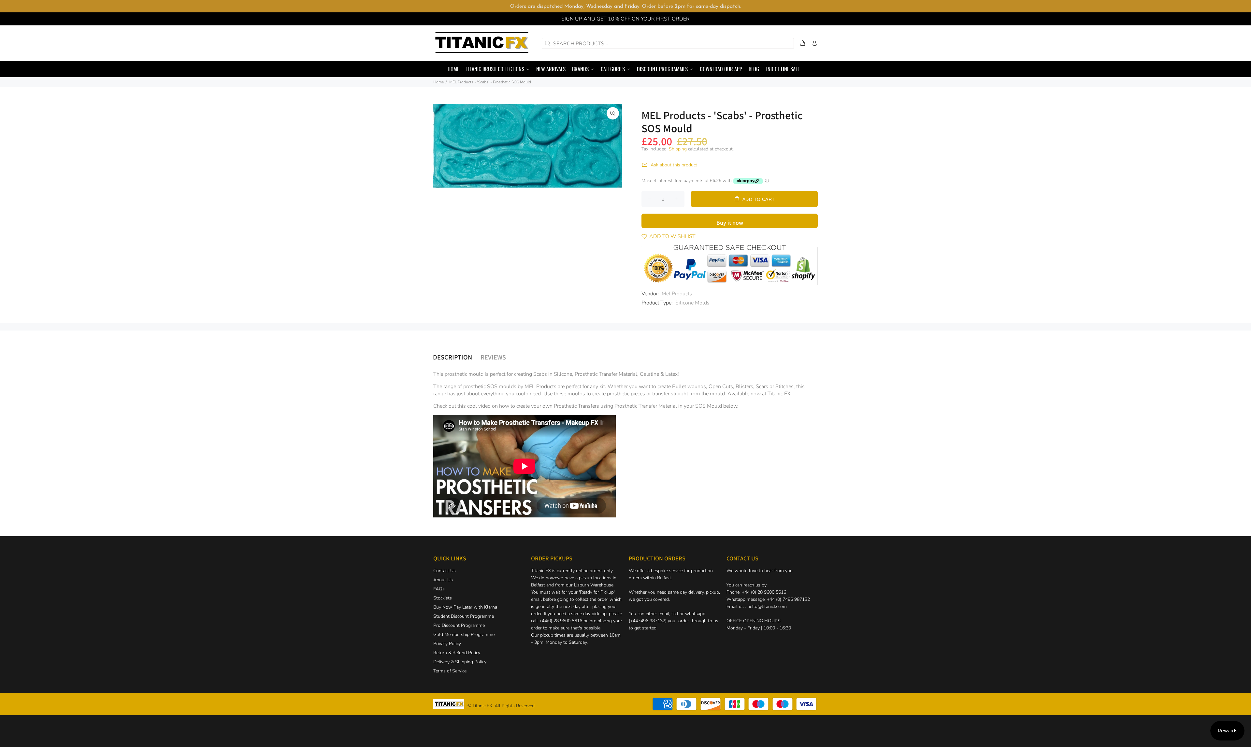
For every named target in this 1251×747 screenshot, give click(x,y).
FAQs (439, 589)
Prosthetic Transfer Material (606, 374)
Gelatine (649, 374)
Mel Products (677, 293)
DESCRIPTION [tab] (452, 357)
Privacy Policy (447, 644)
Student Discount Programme (463, 616)
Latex (671, 374)
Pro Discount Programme (459, 625)
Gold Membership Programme (464, 634)
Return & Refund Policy (456, 653)
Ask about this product (674, 165)
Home (438, 82)
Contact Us (444, 571)
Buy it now (729, 222)
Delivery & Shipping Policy (459, 662)
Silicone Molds (692, 302)
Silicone (563, 374)
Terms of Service (450, 671)
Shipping (678, 149)
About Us (443, 580)
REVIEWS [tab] (493, 357)
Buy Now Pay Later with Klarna (465, 607)
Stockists (442, 598)
